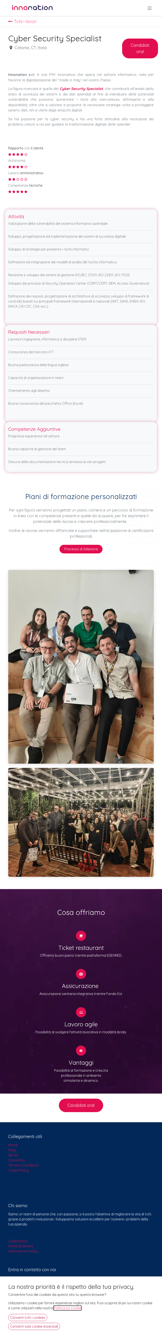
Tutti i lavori (25, 21)
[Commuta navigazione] (149, 8)
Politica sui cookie (67, 1308)
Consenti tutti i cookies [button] (27, 1317)
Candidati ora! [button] (140, 48)
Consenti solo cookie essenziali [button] (34, 1326)
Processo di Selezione (81, 549)
